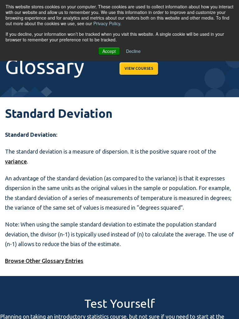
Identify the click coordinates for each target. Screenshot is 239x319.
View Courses (138, 68)
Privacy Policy (106, 23)
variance (16, 161)
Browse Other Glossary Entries (44, 261)
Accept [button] (109, 51)
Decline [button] (133, 51)
